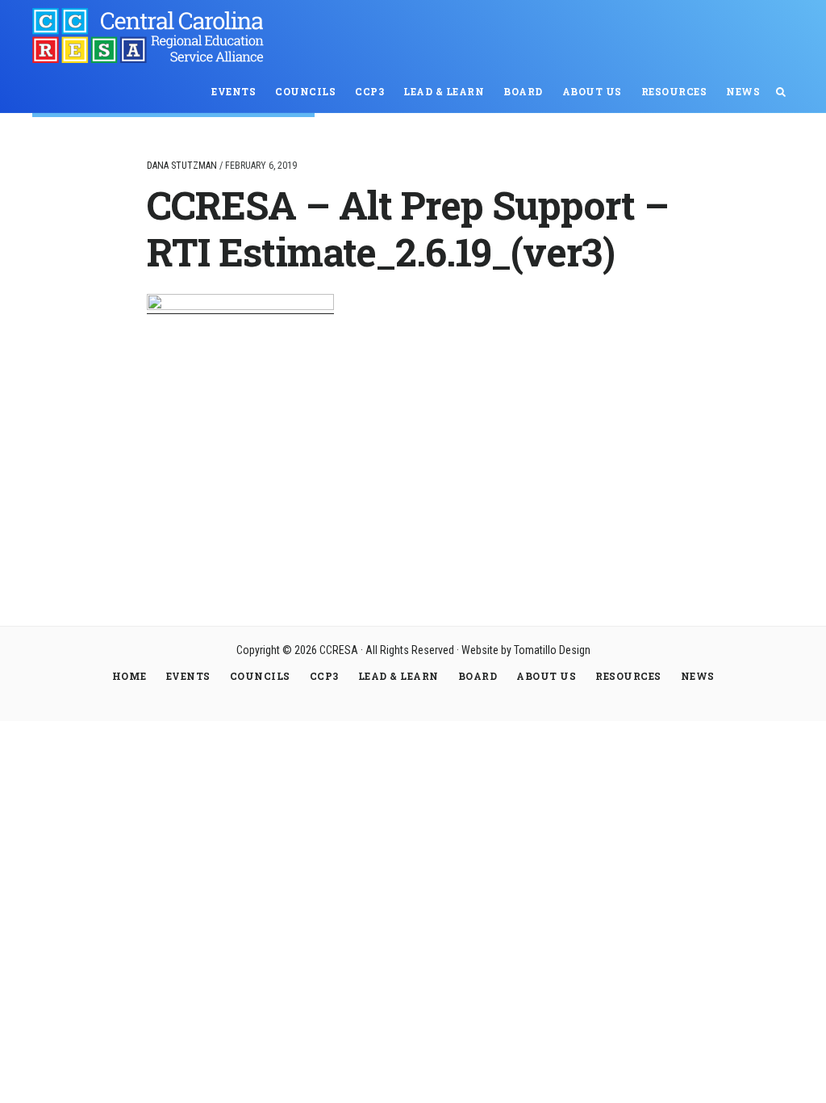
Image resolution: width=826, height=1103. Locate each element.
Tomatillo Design (552, 650)
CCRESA (153, 35)
